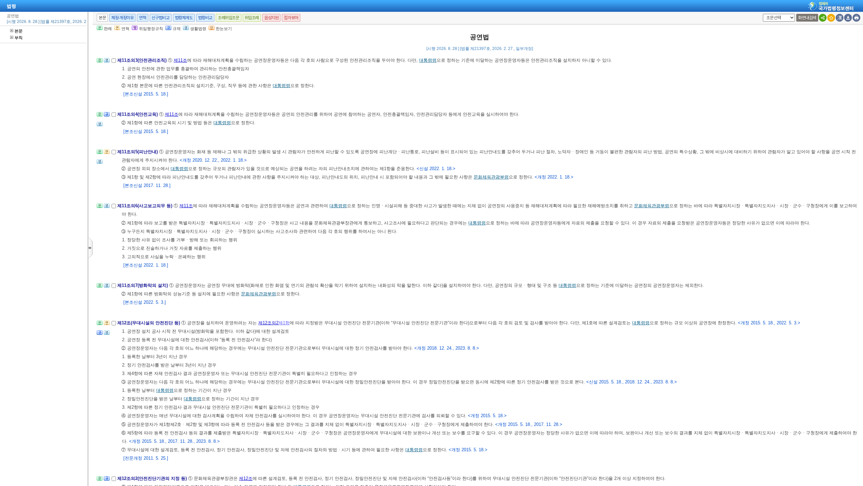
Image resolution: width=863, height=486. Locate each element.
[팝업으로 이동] (107, 62)
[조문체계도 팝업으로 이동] (99, 62)
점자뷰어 (291, 17)
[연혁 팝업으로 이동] (107, 153)
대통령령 (428, 60)
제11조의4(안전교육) (138, 114)
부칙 (18, 37)
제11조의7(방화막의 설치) (143, 285)
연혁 (142, 17)
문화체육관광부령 (491, 177)
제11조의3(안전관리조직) (142, 60)
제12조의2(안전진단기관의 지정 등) (152, 478)
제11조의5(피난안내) (138, 151)
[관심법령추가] (831, 18)
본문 (18, 31)
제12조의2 (268, 322)
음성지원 (271, 17)
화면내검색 (807, 17)
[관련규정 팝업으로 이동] (107, 116)
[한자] (839, 18)
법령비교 (205, 17)
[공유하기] (823, 18)
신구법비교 (161, 17)
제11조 (180, 60)
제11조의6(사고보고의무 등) (145, 205)
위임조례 (252, 17)
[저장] (848, 18)
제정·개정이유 (122, 17)
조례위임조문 (228, 17)
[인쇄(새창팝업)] (856, 18)
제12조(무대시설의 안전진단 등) (149, 322)
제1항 (284, 322)
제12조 (245, 478)
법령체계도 (184, 17)
